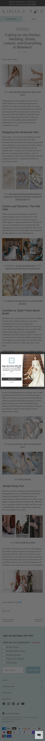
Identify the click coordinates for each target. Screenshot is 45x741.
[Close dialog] (43, 356)
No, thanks (11, 382)
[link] (11, 360)
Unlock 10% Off (12, 379)
